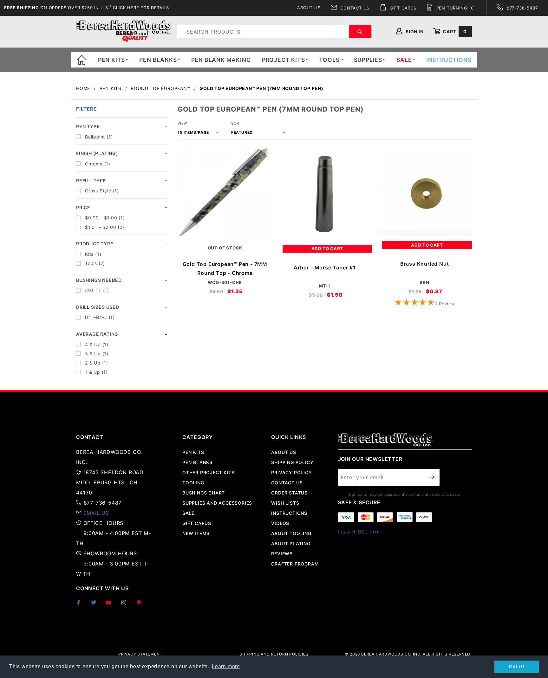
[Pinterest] (141, 605)
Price (83, 207)
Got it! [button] (517, 666)
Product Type (95, 243)
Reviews (282, 553)
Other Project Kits (208, 472)
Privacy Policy (291, 472)
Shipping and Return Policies (273, 654)
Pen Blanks (158, 59)
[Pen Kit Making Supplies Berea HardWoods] (123, 31)
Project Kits (283, 59)
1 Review (445, 303)
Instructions (289, 513)
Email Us (96, 513)
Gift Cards (402, 7)
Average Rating (97, 334)
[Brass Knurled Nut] (424, 190)
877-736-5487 (521, 7)
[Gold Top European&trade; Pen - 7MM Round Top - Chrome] (225, 192)
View (182, 123)
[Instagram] (126, 605)
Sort (236, 123)
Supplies (368, 59)
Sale (188, 513)
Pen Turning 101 (455, 7)
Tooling (193, 482)
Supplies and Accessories (217, 503)
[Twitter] (96, 605)
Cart (454, 31)
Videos (280, 523)
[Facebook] (81, 605)
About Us (308, 7)
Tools (329, 59)
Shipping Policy (292, 462)
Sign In (413, 31)
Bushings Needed (99, 280)
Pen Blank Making (221, 59)
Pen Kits (111, 59)
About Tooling (291, 533)
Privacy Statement (140, 654)
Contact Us (354, 7)
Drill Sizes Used (97, 307)
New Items (196, 533)
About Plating (290, 543)
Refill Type (91, 180)
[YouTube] (111, 605)
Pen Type (88, 126)
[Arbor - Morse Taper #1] (324, 192)
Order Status (289, 492)
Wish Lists (285, 503)
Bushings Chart (203, 492)
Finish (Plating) (97, 153)
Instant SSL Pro (358, 531)
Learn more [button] (226, 666)
